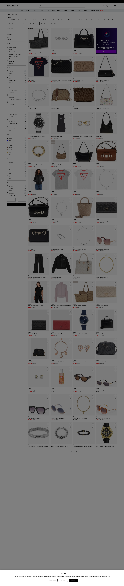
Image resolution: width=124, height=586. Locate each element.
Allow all (73, 580)
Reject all (63, 580)
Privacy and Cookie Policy (104, 576)
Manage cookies (52, 580)
